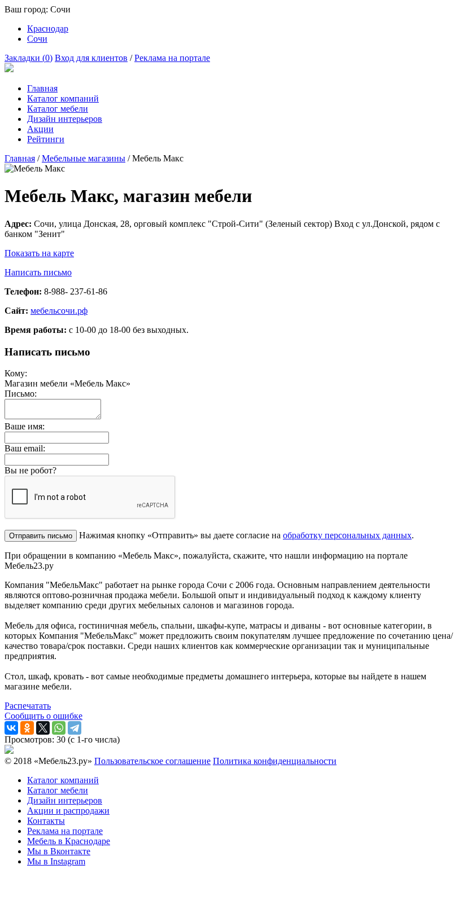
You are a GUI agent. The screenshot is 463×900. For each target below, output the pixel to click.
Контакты (46, 821)
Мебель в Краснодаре (68, 841)
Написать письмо (38, 272)
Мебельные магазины (83, 158)
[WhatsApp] (58, 728)
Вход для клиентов (91, 58)
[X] (43, 728)
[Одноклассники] (27, 728)
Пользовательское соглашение (152, 761)
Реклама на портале (172, 58)
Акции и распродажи (68, 810)
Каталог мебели (57, 108)
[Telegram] (74, 728)
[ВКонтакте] (11, 728)
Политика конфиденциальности (275, 761)
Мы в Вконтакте (58, 851)
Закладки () (29, 58)
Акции (40, 129)
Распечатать (28, 705)
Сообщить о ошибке (43, 716)
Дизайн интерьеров (64, 119)
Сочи (37, 38)
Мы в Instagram (56, 861)
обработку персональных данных (347, 535)
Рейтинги (45, 139)
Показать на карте (39, 253)
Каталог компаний (63, 98)
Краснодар (47, 28)
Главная (42, 88)
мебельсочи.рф (59, 310)
